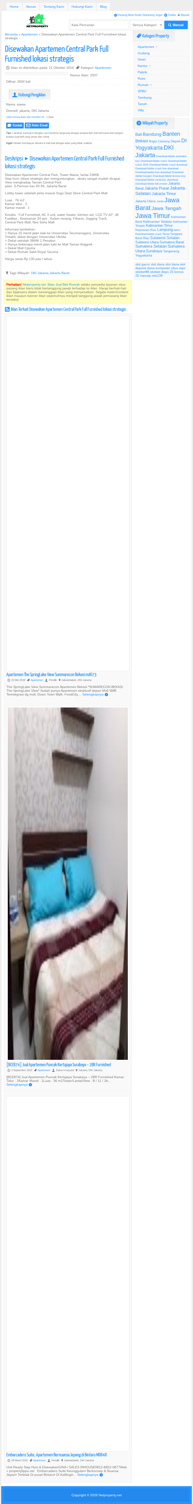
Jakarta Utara (145, 201)
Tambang (145, 97)
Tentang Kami (54, 6)
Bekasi (141, 140)
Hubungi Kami (82, 6)
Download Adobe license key (169, 176)
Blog (103, 6)
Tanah (142, 104)
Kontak (15, 125)
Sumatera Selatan (151, 246)
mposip (145, 275)
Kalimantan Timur (159, 225)
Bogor (153, 141)
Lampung (165, 229)
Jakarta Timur (164, 193)
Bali (138, 134)
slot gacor (142, 264)
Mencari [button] (176, 25)
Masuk (183, 15)
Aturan (31, 6)
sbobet (155, 272)
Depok (175, 141)
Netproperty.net (110, 1495)
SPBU (142, 91)
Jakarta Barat (59, 273)
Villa (141, 110)
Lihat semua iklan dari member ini (25, 117)
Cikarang (164, 141)
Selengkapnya (95, 694)
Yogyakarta (143, 255)
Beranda (11, 34)
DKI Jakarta (39, 273)
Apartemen (29, 34)
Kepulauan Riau (145, 230)
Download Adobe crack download (168, 164)
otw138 (157, 275)
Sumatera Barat (172, 242)
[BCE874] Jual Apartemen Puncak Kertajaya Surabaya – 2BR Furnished (58, 1064)
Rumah (143, 85)
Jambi (160, 201)
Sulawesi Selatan (165, 238)
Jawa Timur (152, 215)
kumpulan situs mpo (170, 268)
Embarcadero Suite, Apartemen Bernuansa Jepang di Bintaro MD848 (56, 1454)
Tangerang (171, 251)
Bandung (152, 134)
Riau (146, 238)
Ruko (141, 78)
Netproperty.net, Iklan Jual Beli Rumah (51, 284)
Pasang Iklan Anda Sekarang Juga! (138, 15)
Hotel (141, 59)
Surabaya (154, 251)
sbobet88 (142, 272)
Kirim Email (37, 125)
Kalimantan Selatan (157, 221)
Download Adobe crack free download (156, 168)
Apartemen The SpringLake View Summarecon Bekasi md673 (51, 674)
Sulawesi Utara (147, 242)
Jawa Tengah (166, 208)
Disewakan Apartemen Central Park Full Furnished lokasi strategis (57, 53)
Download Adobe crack (154, 161)
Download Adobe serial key (150, 179)
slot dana (158, 264)
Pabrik (142, 72)
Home (14, 6)
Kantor (143, 66)
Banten (171, 134)
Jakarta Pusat (157, 188)
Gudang (144, 53)
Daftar (170, 15)
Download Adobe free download (153, 172)
